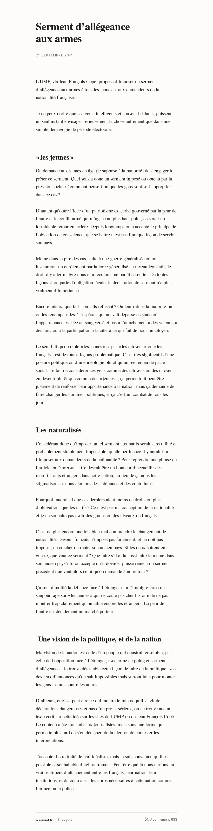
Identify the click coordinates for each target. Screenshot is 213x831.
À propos (64, 820)
